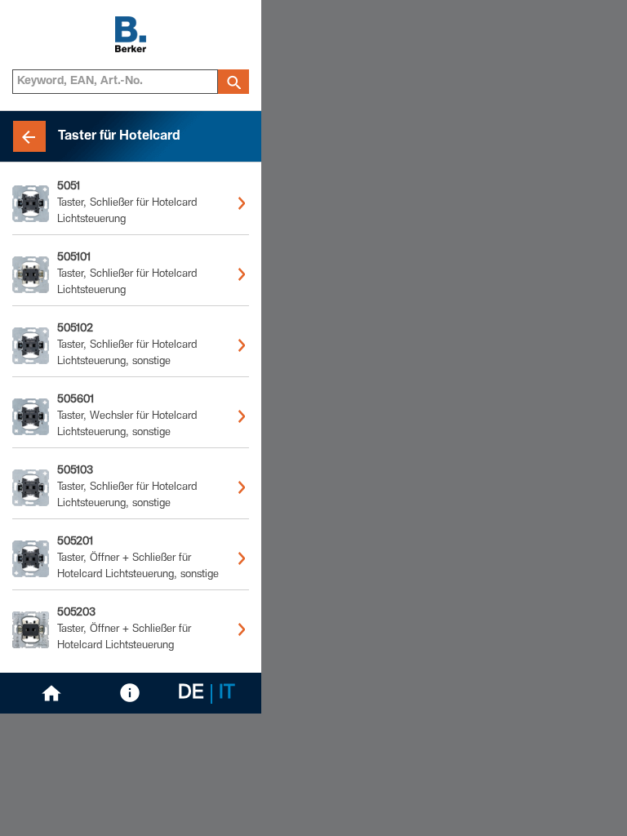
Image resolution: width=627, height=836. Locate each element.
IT (227, 694)
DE (191, 694)
